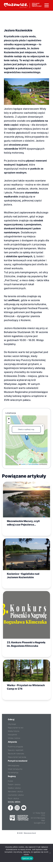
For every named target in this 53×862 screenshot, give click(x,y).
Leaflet (23, 464)
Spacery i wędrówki (15, 750)
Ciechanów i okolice (16, 795)
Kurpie (10, 781)
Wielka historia (13, 731)
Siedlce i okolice (14, 788)
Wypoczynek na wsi (15, 728)
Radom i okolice (14, 784)
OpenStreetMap (33, 464)
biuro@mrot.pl (39, 823)
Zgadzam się (27, 858)
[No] (50, 853)
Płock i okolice (13, 798)
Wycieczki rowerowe (16, 753)
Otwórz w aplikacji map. (26, 429)
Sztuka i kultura (14, 738)
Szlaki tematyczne (15, 769)
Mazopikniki (12, 734)
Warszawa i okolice (15, 791)
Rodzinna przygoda (15, 746)
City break (12, 724)
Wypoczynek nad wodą (17, 757)
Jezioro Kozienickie (18, 30)
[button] (26, 437)
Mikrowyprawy (13, 765)
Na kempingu (13, 772)
